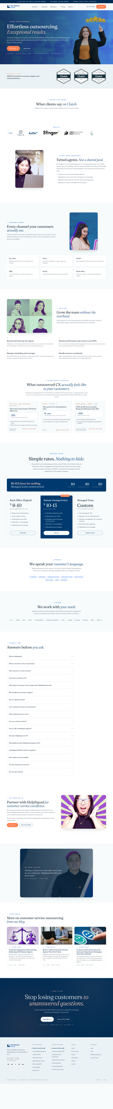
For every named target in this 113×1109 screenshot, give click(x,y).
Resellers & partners (96, 1054)
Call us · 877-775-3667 (63, 1019)
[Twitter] (12, 1064)
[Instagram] (15, 1064)
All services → (36, 1070)
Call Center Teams (37, 1057)
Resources (53, 6)
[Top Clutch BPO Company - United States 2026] (63, 76)
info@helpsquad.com (56, 1024)
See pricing (27, 48)
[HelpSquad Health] (13, 6)
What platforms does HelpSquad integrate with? (24, 743)
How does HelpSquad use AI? (18, 736)
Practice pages (36, 1067)
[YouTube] (22, 1064)
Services (34, 6)
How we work (74, 1051)
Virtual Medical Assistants (39, 1051)
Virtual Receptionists (57, 1066)
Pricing (63, 6)
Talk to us (56, 533)
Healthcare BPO (36, 1054)
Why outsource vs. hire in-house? (20, 671)
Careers (70, 6)
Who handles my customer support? (21, 692)
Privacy (98, 1079)
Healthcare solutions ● (38, 1048)
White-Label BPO (37, 1064)
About (73, 1048)
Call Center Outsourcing (58, 1060)
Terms (104, 1079)
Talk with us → (13, 48)
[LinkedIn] (19, 1064)
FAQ (92, 1051)
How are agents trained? (17, 699)
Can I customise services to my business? (22, 707)
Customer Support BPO (58, 1051)
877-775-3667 (91, 6)
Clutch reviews (94, 1057)
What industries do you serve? (19, 714)
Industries (44, 6)
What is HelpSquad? (15, 656)
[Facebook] (8, 1064)
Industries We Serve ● (58, 1048)
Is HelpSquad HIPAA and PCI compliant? (22, 750)
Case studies (74, 1057)
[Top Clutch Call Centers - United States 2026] (98, 76)
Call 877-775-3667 (26, 825)
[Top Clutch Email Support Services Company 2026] (81, 76)
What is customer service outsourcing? (21, 663)
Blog (92, 1048)
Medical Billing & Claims (38, 1061)
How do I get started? (16, 772)
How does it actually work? (18, 678)
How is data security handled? (18, 757)
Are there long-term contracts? (19, 764)
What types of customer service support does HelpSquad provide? (30, 685)
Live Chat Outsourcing (57, 1069)
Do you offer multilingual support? (20, 728)
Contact (73, 1064)
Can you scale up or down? (17, 721)
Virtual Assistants (56, 1063)
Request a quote (90, 533)
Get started (23, 533)
